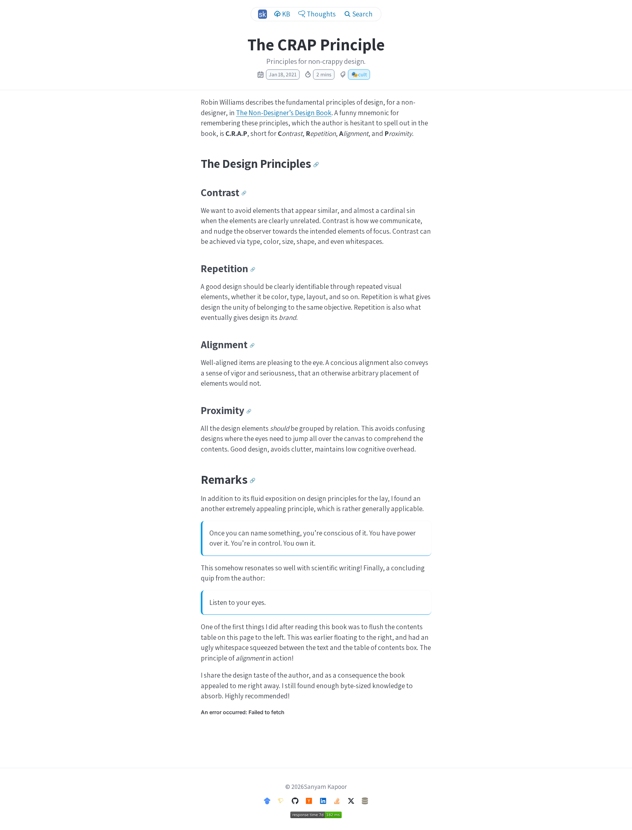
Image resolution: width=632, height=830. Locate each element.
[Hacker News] (308, 800)
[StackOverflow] (336, 800)
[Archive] (364, 800)
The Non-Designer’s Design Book (283, 112)
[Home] (262, 14)
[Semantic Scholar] (280, 800)
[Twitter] (351, 800)
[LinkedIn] (323, 800)
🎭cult (359, 74)
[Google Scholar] (267, 800)
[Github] (295, 800)
